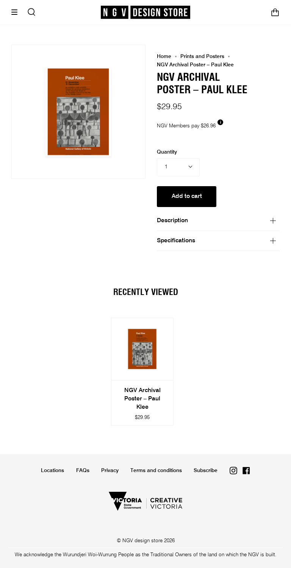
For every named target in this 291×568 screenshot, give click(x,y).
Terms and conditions (156, 470)
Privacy (110, 470)
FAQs (82, 470)
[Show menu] (17, 12)
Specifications (176, 241)
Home (164, 56)
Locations (52, 470)
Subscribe (205, 470)
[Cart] (275, 12)
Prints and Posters (202, 56)
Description (172, 221)
